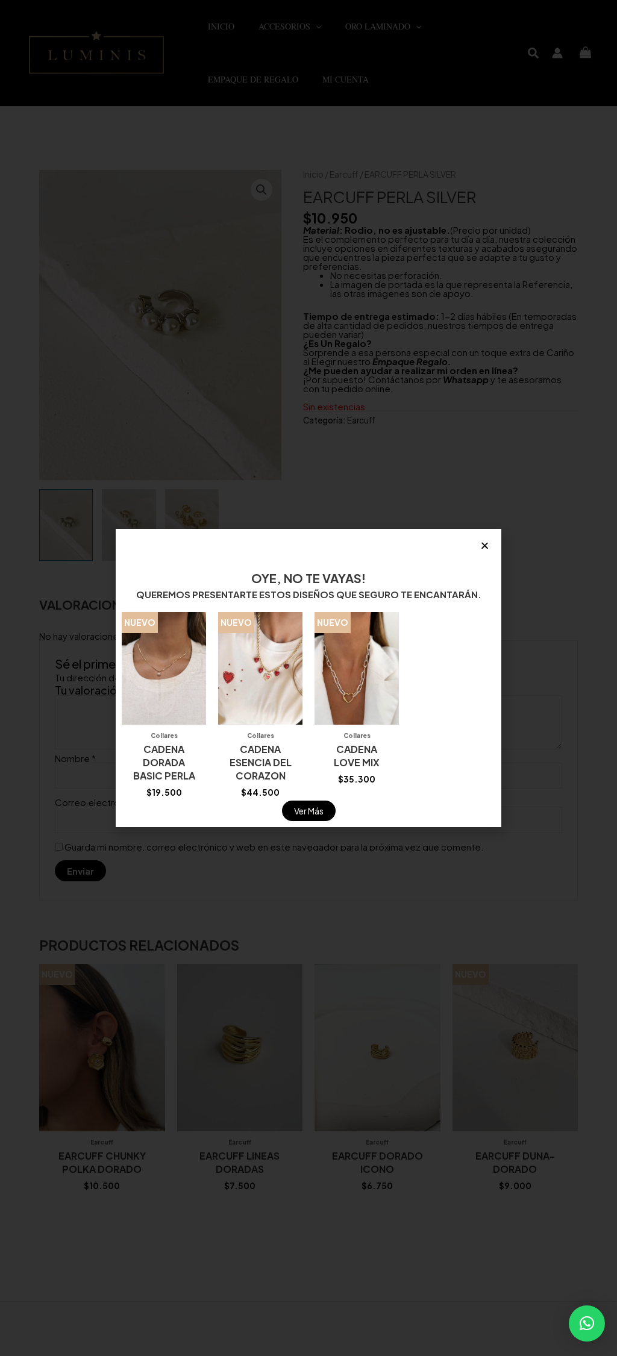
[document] (308, 678)
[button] (587, 1323)
